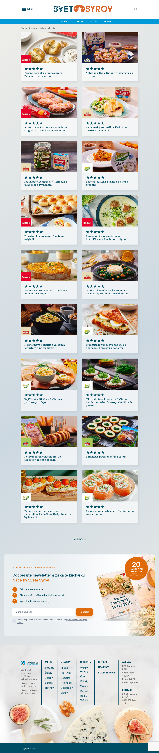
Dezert (84, 691)
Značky (79, 21)
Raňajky (84, 681)
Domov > (25, 28)
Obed (83, 676)
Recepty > (34, 28)
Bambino (65, 677)
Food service (106, 672)
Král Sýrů (66, 672)
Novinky (108, 21)
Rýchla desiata (84, 698)
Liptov (64, 692)
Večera (84, 686)
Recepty (50, 21)
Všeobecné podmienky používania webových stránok (29, 675)
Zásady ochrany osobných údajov (28, 685)
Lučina (64, 667)
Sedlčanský (67, 687)
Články (65, 21)
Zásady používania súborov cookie (29, 692)
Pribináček (66, 682)
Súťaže (94, 21)
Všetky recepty (84, 669)
